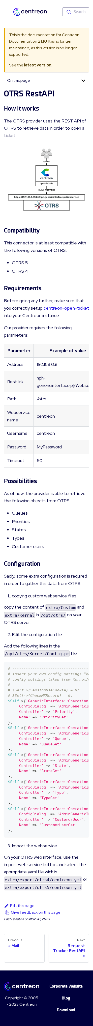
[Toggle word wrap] (74, 668)
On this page (18, 80)
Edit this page (22, 905)
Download (66, 1010)
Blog (66, 998)
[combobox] (75, 11)
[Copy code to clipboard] (83, 668)
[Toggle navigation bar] (7, 12)
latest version (37, 65)
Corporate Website (66, 986)
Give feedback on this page (36, 912)
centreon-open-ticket (66, 308)
